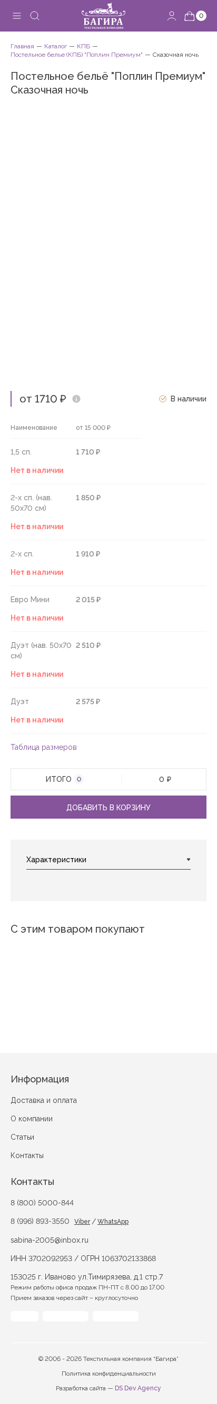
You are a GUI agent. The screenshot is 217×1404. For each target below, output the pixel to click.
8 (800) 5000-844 (42, 1203)
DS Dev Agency (138, 1388)
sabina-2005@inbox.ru (49, 1240)
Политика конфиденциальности (109, 1373)
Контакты (27, 1155)
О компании (32, 1118)
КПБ (83, 46)
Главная (22, 46)
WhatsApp (113, 1221)
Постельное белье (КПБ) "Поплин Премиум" (77, 54)
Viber (82, 1221)
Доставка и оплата (44, 1100)
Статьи (22, 1137)
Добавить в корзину (108, 807)
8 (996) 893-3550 (40, 1221)
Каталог (55, 46)
